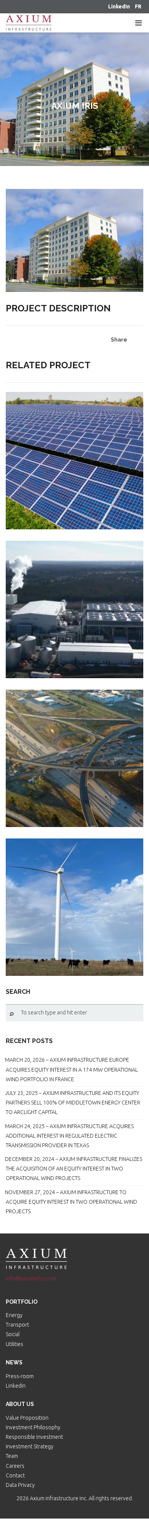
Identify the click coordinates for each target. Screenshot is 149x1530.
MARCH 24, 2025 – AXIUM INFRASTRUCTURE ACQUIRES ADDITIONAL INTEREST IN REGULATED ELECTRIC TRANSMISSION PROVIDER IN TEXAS (69, 1135)
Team (12, 1456)
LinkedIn (16, 1386)
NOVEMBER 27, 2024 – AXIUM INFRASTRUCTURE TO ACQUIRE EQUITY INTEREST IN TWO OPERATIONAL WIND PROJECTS (71, 1201)
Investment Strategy (29, 1446)
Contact (15, 1475)
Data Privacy (20, 1485)
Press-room (20, 1376)
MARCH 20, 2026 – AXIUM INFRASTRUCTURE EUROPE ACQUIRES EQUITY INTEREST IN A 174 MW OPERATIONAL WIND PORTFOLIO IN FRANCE (71, 1069)
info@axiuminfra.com (31, 1278)
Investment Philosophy (33, 1427)
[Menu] (138, 23)
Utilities (14, 1344)
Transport (17, 1325)
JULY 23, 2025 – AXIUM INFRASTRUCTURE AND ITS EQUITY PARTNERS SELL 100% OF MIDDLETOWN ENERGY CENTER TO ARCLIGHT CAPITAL (72, 1102)
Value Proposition (27, 1418)
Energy (14, 1315)
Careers (15, 1466)
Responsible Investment (34, 1437)
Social (12, 1334)
